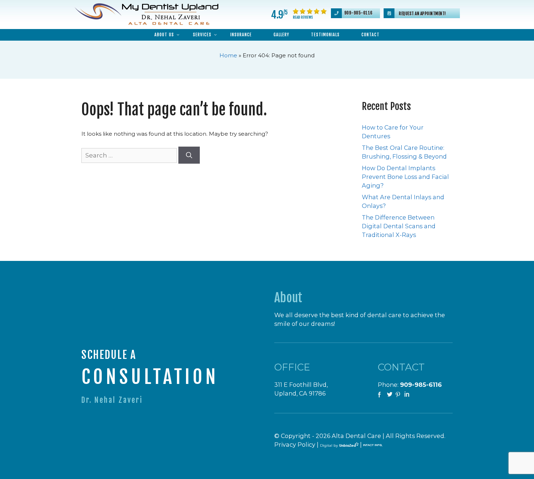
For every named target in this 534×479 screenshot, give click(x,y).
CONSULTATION (150, 377)
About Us (164, 34)
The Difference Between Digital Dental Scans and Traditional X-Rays (399, 226)
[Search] (189, 155)
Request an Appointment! (422, 13)
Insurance (241, 34)
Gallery (281, 34)
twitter (390, 394)
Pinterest (398, 394)
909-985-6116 (358, 13)
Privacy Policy (294, 444)
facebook (381, 394)
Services (202, 34)
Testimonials (325, 34)
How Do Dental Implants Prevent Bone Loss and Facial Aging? (405, 176)
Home (228, 55)
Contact (370, 34)
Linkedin (407, 394)
